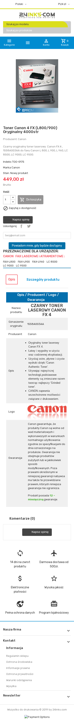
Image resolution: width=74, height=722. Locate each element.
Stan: (6, 173)
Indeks (7, 161)
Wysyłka (11, 686)
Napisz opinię (20, 219)
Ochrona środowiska (19, 661)
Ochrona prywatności (19, 674)
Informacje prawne (18, 668)
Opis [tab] (11, 279)
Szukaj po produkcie (19, 30)
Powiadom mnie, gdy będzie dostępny (37, 245)
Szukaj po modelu (17, 24)
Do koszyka (30, 199)
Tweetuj (28, 226)
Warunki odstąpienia (19, 680)
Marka (7, 167)
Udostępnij (21, 226)
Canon (16, 167)
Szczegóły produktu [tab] (43, 280)
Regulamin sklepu (17, 655)
